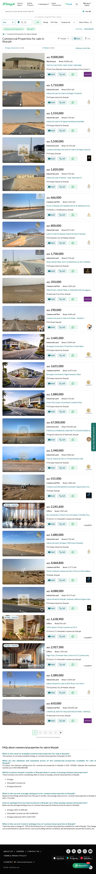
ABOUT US (8, 851)
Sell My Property (30, 4)
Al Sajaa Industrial (11, 48)
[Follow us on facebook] (68, 851)
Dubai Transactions (56, 4)
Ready (45, 22)
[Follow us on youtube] (90, 851)
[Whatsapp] (73, 74)
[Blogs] (68, 4)
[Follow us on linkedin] (79, 851)
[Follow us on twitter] (74, 851)
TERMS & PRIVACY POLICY (15, 856)
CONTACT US (33, 851)
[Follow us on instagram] (85, 851)
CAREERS (20, 851)
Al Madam (46, 48)
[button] (8, 22)
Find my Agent (20, 4)
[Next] (61, 732)
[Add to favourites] (42, 76)
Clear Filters (79, 29)
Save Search (89, 29)
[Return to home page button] (8, 4)
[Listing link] (48, 66)
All (38, 22)
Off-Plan (54, 22)
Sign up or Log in (87, 4)
